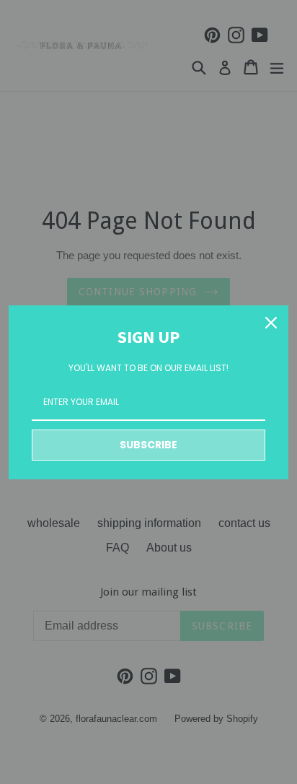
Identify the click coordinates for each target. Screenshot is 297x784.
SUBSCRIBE (148, 444)
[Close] (271, 322)
